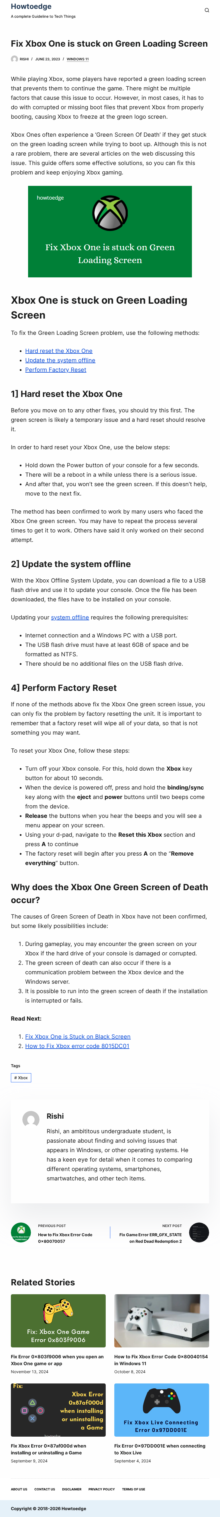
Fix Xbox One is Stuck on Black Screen (78, 1036)
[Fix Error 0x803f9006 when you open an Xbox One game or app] (58, 1320)
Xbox (21, 1077)
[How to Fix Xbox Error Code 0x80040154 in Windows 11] (161, 1320)
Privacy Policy (102, 1489)
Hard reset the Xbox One (59, 350)
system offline (70, 617)
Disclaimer (71, 1489)
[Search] (207, 10)
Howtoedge (31, 6)
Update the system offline (60, 360)
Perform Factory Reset (55, 369)
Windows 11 (78, 59)
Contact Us (44, 1489)
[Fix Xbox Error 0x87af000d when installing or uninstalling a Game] (58, 1410)
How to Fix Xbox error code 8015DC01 (77, 1046)
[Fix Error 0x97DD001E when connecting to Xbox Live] (161, 1410)
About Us (19, 1489)
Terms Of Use (133, 1489)
